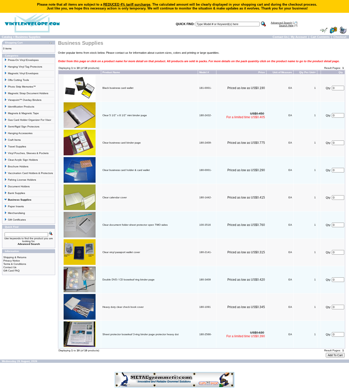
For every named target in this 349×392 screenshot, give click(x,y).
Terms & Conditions (14, 264)
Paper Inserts (16, 206)
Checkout (339, 36)
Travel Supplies (17, 146)
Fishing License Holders (22, 179)
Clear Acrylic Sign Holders (23, 159)
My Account (299, 36)
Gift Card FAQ (11, 270)
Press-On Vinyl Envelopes (23, 60)
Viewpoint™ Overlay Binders (24, 100)
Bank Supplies (16, 193)
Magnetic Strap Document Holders (28, 93)
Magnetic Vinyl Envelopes (23, 73)
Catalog (7, 36)
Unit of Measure (282, 72)
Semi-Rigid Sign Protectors (23, 126)
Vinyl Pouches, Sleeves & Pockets (28, 153)
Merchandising (16, 213)
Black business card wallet (117, 87)
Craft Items (14, 139)
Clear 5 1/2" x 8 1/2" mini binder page (124, 115)
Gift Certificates (17, 219)
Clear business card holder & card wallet (126, 170)
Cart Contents (320, 36)
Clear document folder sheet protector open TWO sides (135, 224)
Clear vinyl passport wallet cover (121, 252)
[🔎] (284, 22)
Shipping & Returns (14, 257)
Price (261, 72)
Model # (204, 72)
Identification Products (21, 106)
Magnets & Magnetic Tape (23, 113)
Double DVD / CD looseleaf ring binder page (128, 279)
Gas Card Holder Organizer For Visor (29, 119)
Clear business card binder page (121, 142)
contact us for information (131, 52)
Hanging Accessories (20, 133)
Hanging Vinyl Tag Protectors (25, 66)
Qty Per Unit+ (307, 72)
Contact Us (280, 36)
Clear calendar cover (114, 197)
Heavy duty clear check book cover (123, 307)
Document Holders (19, 186)
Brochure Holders (18, 166)
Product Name (111, 72)
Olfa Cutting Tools (18, 80)
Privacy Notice (11, 260)
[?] (288, 25)
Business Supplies (27, 36)
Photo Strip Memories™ (22, 86)
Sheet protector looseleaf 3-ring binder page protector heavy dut (140, 334)
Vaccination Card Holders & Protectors (30, 173)
